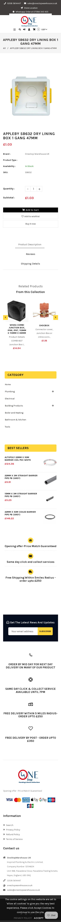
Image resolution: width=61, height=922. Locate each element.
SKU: (5, 172)
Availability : (9, 166)
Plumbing (10, 391)
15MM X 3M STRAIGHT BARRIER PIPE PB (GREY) (21, 495)
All (4, 48)
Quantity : (9, 188)
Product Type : (10, 160)
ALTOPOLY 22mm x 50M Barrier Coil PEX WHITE (18, 458)
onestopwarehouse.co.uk (19, 885)
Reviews (30, 254)
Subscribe (45, 631)
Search (9, 825)
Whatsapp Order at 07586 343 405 (31, 12)
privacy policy (23, 917)
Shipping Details (30, 263)
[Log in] (24, 29)
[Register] (29, 29)
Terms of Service (14, 839)
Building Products (14, 405)
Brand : (6, 154)
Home (8, 384)
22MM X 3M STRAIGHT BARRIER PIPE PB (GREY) (21, 477)
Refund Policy (13, 834)
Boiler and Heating (14, 412)
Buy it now (30, 223)
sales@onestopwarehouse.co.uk (42, 3)
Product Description (29, 244)
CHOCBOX (44, 325)
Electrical (10, 398)
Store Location (31, 8)
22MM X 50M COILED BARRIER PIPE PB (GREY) (20, 513)
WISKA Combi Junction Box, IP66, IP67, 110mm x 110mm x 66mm (17, 329)
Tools (7, 426)
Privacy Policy (13, 829)
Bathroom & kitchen (15, 419)
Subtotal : (9, 197)
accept (40, 917)
